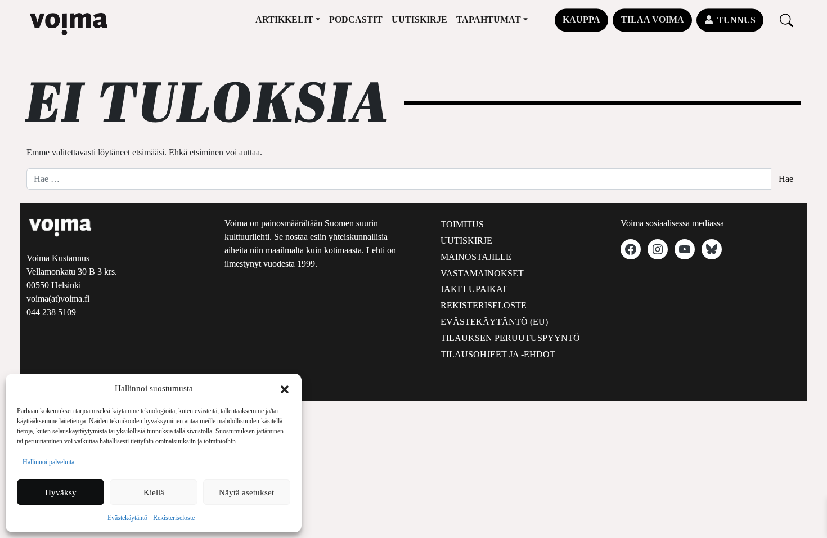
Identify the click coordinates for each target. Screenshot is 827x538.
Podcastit (356, 19)
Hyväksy (61, 492)
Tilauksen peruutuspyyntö (510, 338)
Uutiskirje (419, 19)
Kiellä (153, 492)
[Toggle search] (786, 20)
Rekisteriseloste (174, 518)
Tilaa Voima (652, 19)
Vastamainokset (482, 273)
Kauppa (581, 19)
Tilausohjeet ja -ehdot (498, 354)
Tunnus (736, 20)
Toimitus (462, 224)
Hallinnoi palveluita (48, 462)
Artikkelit (284, 19)
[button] (284, 388)
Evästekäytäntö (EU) (494, 321)
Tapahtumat (488, 19)
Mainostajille (476, 257)
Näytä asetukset (246, 492)
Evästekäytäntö (127, 518)
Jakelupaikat (474, 289)
